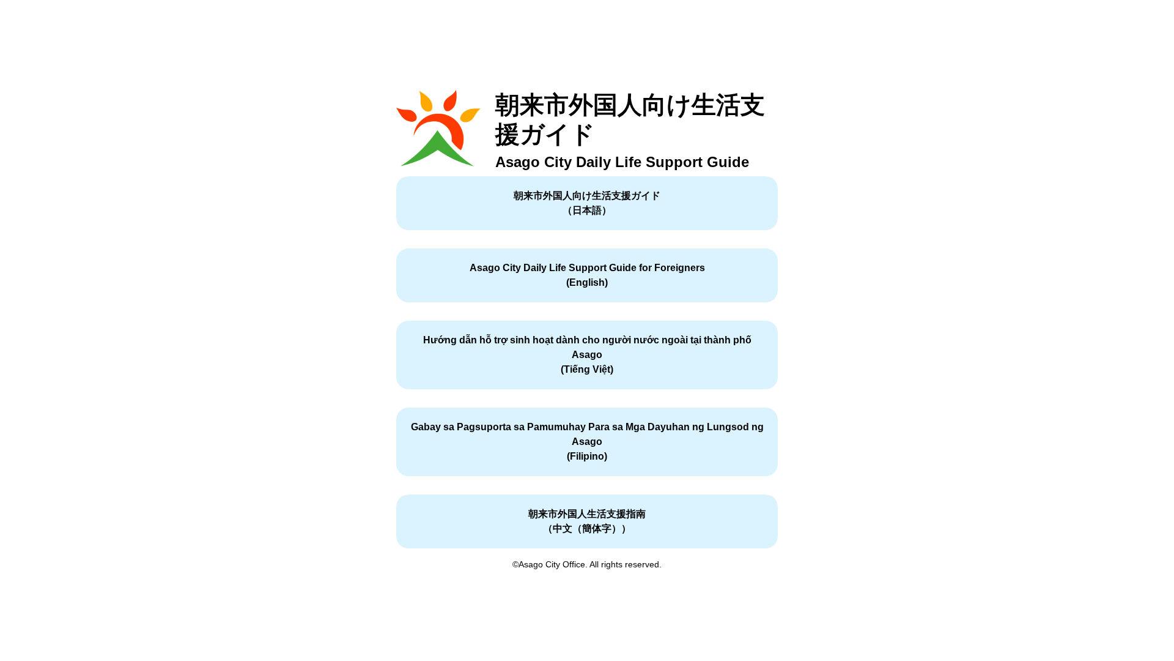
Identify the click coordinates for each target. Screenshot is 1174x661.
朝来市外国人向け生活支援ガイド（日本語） (587, 202)
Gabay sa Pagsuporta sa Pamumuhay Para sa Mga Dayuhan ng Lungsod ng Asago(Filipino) (587, 441)
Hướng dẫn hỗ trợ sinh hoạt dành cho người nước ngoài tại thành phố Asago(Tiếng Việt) (587, 355)
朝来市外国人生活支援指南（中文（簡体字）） (587, 521)
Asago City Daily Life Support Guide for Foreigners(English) (587, 275)
